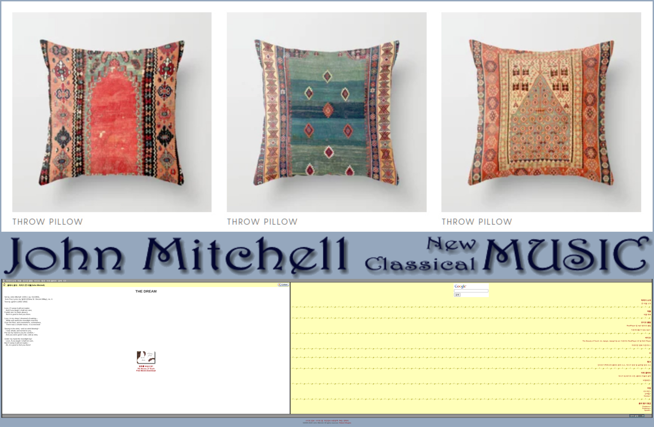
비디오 (37, 281)
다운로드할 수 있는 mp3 (640, 330)
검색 (60, 281)
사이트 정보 (310, 421)
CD (64, 281)
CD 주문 (646, 391)
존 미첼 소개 (646, 303)
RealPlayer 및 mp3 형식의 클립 (639, 326)
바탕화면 (646, 380)
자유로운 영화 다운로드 (641, 345)
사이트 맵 (319, 421)
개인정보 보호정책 (331, 421)
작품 (19, 281)
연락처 (346, 421)
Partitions (646, 406)
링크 (43, 281)
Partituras (646, 408)
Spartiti (647, 410)
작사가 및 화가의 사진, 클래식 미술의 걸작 (634, 376)
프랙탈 (647, 394)
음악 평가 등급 (645, 403)
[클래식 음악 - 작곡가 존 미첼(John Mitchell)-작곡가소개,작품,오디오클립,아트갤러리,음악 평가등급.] (4, 285)
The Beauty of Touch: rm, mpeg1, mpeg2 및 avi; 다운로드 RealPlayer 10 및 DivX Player (616, 341)
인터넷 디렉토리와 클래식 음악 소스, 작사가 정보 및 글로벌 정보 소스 (624, 365)
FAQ (340, 421)
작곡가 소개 (11, 281)
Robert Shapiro (345, 423)
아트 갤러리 (52, 281)
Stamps (647, 396)
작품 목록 (647, 314)
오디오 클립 (28, 281)
